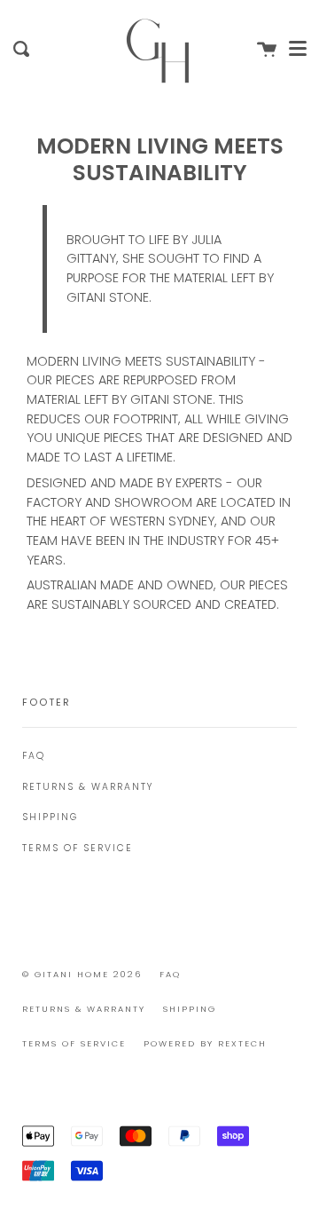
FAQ (33, 755)
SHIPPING (50, 817)
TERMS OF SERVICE (77, 848)
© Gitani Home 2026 (82, 974)
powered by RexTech (205, 1043)
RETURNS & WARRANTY (87, 786)
